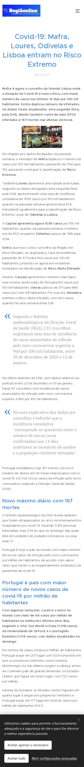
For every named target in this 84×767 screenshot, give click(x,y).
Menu (77, 10)
